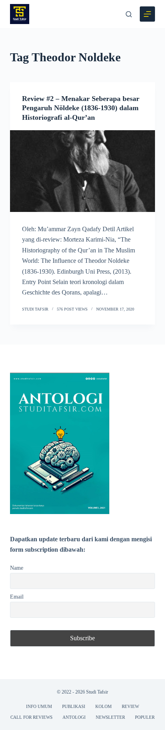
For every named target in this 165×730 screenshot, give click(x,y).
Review (130, 706)
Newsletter (110, 717)
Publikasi (73, 706)
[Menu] (147, 14)
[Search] (129, 14)
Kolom (103, 706)
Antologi (74, 717)
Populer (145, 717)
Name (16, 568)
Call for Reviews (31, 717)
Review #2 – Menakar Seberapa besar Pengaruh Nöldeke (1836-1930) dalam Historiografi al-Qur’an (80, 108)
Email (17, 596)
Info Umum (39, 706)
